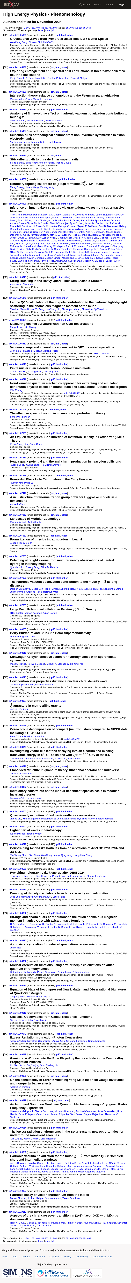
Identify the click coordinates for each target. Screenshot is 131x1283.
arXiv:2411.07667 (18, 535)
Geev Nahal (42, 1114)
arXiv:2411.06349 (18, 298)
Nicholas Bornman (64, 1111)
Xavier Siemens (35, 257)
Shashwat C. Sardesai (41, 255)
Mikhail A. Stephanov (58, 663)
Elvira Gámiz (109, 1163)
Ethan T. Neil (108, 1168)
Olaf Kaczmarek (56, 1222)
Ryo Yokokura (54, 142)
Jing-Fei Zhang (85, 876)
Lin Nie (14, 1065)
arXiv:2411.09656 (18, 1152)
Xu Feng (39, 309)
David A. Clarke (36, 1163)
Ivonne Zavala (63, 162)
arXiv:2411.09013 (18, 985)
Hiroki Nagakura (31, 818)
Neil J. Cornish (113, 223)
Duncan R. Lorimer (106, 240)
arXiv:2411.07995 (18, 605)
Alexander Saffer (19, 255)
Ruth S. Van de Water (72, 1171)
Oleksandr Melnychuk (21, 1111)
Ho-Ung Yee (76, 663)
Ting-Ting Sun (51, 371)
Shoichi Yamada (104, 818)
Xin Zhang (30, 327)
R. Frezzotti (92, 924)
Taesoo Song (17, 464)
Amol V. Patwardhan (58, 78)
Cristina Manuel (42, 896)
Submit (97, 4)
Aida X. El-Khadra (91, 1163)
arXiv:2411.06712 (18, 379)
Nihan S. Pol (16, 252)
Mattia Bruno (27, 309)
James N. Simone (30, 1171)
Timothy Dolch (42, 229)
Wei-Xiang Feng (18, 42)
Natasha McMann (33, 246)
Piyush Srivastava (46, 972)
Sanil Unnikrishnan (20, 416)
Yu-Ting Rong (34, 371)
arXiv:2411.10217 (18, 1212)
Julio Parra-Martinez (39, 1020)
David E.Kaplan (26, 1114)
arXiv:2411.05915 (18, 277)
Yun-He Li (29, 876)
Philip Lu (28, 482)
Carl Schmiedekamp (88, 255)
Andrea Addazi (18, 1041)
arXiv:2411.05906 (18, 203)
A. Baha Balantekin (36, 78)
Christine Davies (54, 1163)
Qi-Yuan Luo (100, 309)
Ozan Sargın (50, 613)
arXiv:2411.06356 (18, 320)
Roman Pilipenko (59, 1114)
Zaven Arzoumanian (84, 217)
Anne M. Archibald (62, 217)
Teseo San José (71, 1198)
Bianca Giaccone (44, 1111)
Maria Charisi (41, 223)
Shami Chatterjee (59, 223)
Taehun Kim (16, 482)
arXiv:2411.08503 (18, 811)
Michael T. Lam (107, 237)
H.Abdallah (60, 758)
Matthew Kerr (64, 237)
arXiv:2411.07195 (18, 433)
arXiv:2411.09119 (18, 1054)
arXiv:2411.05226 (18, 92)
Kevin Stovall (47, 260)
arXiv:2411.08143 (18, 747)
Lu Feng (71, 876)
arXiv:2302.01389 (72, 739)
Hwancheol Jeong (82, 1166)
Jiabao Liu (15, 818)
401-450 (44, 27)
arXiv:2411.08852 (18, 913)
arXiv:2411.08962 (18, 961)
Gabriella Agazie (19, 217)
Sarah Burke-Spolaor (91, 220)
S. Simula (89, 927)
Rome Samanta (96, 1041)
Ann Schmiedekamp (65, 255)
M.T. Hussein (46, 758)
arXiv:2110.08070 (101, 353)
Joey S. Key (79, 237)
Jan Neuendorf (53, 1198)
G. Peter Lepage (40, 1168)
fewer (40, 30)
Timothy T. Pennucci (72, 249)
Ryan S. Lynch (23, 243)
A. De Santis (46, 924)
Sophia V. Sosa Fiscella (98, 257)
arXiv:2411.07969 (18, 578)
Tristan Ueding (44, 1225)
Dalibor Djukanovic (20, 588)
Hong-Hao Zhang (83, 855)
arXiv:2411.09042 (18, 1034)
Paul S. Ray (71, 252)
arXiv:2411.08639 (18, 869)
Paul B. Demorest (108, 226)
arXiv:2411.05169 (18, 67)
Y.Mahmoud (16, 758)
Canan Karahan (33, 613)
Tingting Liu (89, 240)
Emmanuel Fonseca (101, 229)
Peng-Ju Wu (16, 327)
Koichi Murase (17, 833)
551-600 (70, 27)
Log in (122, 4)
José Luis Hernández (21, 896)
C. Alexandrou (17, 924)
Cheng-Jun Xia (18, 371)
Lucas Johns (69, 818)
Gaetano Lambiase (76, 1041)
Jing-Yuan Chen (33, 444)
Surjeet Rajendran (94, 1114)
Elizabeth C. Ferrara (63, 229)
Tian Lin (14, 309)
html (63, 35)
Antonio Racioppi (19, 709)
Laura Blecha (40, 220)
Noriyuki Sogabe (19, 636)
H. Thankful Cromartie (45, 226)
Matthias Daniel (31, 214)
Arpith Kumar (64, 972)
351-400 (36, 27)
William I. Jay (64, 1166)
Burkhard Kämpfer (34, 736)
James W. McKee (101, 243)
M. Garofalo (120, 924)
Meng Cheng (17, 187)
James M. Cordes (94, 223)
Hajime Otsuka (34, 798)
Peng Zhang (16, 444)
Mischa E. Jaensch (36, 1222)
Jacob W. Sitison (50, 1171)
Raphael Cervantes (86, 1111)
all (53, 30)
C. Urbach (113, 927)
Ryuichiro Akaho (86, 818)
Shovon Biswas (18, 1020)
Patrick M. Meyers (75, 246)
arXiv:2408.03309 (72, 393)
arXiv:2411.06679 (18, 364)
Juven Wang (32, 187)
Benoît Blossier (18, 1198)
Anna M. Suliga (78, 78)
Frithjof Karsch (74, 1222)
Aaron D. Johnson (101, 234)
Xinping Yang (47, 187)
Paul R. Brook (71, 220)
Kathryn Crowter (67, 226)
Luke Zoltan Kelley (46, 237)
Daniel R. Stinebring (28, 260)
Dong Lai (46, 996)
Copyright (54, 1256)
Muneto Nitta (38, 142)
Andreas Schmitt (44, 684)
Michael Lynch (58, 1168)
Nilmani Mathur (81, 972)
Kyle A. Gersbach (95, 231)
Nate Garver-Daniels (55, 231)
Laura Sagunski (104, 214)
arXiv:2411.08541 (18, 826)
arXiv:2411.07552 (18, 515)
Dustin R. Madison (59, 243)
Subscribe (40, 1256)
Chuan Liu (87, 309)
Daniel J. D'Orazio (51, 214)
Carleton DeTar (72, 1163)
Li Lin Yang (46, 99)
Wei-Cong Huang (50, 855)
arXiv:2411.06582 (18, 343)
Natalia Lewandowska (69, 240)
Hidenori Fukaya (35, 120)
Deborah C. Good (19, 234)
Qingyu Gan (58, 1041)
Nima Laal (92, 237)
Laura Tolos (59, 896)
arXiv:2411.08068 (18, 725)
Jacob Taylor (113, 260)
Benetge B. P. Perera (95, 249)
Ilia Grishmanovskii (51, 464)
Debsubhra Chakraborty (23, 972)
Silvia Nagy (31, 162)
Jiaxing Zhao (32, 464)
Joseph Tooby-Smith (21, 542)
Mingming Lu (17, 99)
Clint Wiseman (48, 1138)
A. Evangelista (61, 924)
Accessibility (82, 1256)
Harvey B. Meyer (79, 588)
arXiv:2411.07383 (18, 457)
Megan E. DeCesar (87, 226)
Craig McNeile (92, 1168)
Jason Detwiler (31, 1138)
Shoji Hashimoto (54, 120)
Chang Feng (32, 567)
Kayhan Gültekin (39, 234)
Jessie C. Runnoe (110, 252)
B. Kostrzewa (29, 927)
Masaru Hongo (18, 663)
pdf (58, 35)
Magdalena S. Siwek (73, 257)
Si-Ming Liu (52, 1065)
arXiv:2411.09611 (18, 1100)
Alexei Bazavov (18, 1163)
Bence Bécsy (24, 220)
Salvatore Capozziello (38, 1041)
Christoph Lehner (71, 309)
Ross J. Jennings (81, 234)
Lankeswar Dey (25, 229)
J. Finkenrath (77, 924)
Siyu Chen (34, 855)
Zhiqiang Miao (17, 996)
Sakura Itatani (17, 120)
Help (14, 1256)
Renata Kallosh (18, 522)
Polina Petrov (115, 249)
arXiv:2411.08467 (18, 787)
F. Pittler (52, 927)
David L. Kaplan (26, 237)
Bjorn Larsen (28, 240)
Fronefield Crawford (21, 226)
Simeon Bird (35, 42)
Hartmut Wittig (51, 591)
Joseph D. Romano (89, 252)
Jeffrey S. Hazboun (60, 234)
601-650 (78, 27)
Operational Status (102, 1256)
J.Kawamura (31, 758)
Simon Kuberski (60, 588)
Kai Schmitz (107, 255)
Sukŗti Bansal (17, 162)
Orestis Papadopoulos (22, 684)
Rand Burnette (112, 220)
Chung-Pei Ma (40, 243)
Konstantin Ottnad (113, 588)
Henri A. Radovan (34, 252)
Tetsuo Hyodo (34, 833)
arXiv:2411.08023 (18, 677)
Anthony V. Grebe (29, 1166)
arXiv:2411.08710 (18, 889)
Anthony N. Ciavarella (21, 284)
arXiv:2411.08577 (18, 844)
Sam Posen (76, 1114)
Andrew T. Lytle (75, 1168)
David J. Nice (17, 249)
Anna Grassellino (107, 1111)
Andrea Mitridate (85, 214)
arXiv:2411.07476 (18, 493)
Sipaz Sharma (27, 1225)
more (47, 30)
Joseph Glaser (113, 231)
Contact (26, 1256)
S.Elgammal (74, 758)
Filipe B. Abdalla (49, 567)
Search (86, 4)
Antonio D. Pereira (20, 1086)
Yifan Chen (16, 214)
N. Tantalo (100, 927)
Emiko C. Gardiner (32, 231)
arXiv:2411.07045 (18, 409)
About (5, 1256)
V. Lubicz (42, 927)
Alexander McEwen (80, 243)
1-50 (26, 27)
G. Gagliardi (106, 924)
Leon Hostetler (48, 1166)
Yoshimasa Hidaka (20, 142)
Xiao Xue (119, 214)
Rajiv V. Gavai (17, 1222)
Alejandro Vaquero (95, 1171)
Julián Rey (15, 947)
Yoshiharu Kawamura (21, 773)
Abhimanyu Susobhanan (68, 260)
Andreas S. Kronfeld (104, 1166)
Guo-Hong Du (43, 876)
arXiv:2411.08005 (18, 629)
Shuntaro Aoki (17, 798)
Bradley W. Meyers (54, 246)
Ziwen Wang (32, 99)
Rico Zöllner (16, 736)
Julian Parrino (17, 591)
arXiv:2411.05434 (18, 131)
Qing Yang (66, 855)
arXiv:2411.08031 (18, 701)
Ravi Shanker (109, 1222)
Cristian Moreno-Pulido (46, 350)
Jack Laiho (24, 1168)
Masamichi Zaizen (51, 818)
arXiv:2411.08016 (18, 653)
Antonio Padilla (47, 162)
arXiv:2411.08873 (18, 940)
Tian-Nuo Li (16, 876)
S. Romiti (63, 927)
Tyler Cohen (76, 223)
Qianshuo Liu (17, 567)
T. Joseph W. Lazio (46, 240)
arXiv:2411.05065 (18, 35)
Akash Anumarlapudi (40, 217)
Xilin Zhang (16, 390)
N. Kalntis (15, 927)
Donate (109, 4)
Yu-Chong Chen (18, 855)
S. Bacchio (32, 924)
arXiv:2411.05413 (18, 109)
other (70, 35)
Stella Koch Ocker (35, 249)
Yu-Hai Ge (24, 1065)
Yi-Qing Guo (38, 1065)
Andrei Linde (34, 522)
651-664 (87, 27)
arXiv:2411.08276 (18, 766)
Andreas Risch (34, 591)
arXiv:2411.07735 (18, 556)
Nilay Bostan (17, 613)
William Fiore (82, 229)
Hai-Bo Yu (48, 42)
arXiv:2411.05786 (18, 179)
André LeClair (17, 504)
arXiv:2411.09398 (18, 1076)
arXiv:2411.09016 (18, 1013)
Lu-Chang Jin (53, 309)
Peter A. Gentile (75, 231)
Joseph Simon (53, 257)
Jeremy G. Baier (105, 217)
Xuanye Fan (68, 214)
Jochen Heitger (35, 1198)
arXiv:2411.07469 (18, 475)
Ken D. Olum (53, 249)
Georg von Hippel (41, 588)
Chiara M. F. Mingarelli (99, 246)
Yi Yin (32, 636)
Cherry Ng (117, 246)
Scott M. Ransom (54, 252)
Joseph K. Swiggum (94, 260)
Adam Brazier (55, 220)
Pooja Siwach (17, 78)
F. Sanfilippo (75, 927)
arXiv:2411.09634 (18, 1127)
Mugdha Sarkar (92, 1222)
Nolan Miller (95, 588)
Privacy (67, 1256)
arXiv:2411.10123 (18, 1191)
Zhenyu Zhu (33, 996)
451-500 (53, 27)
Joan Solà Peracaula (21, 350)
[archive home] (11, 4)
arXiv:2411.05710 (18, 155)
